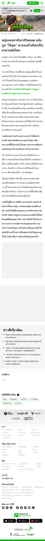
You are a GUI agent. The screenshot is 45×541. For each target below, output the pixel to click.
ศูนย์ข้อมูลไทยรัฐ (7, 490)
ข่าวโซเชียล (32, 399)
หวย (33, 449)
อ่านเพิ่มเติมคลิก (15, 10)
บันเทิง (4, 449)
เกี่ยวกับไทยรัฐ (25, 487)
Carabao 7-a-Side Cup (25, 469)
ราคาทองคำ (34, 435)
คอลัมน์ (34, 447)
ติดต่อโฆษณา (34, 495)
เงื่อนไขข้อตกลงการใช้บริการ (11, 495)
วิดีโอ (19, 452)
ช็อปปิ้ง (4, 475)
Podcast (35, 452)
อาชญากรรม (6, 435)
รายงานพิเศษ (6, 447)
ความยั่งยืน (5, 438)
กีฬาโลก (20, 466)
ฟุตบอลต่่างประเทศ (8, 464)
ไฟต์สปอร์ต (5, 466)
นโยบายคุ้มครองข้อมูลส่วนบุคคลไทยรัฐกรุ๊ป (16, 493)
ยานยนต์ (20, 435)
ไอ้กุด (4, 399)
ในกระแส (31, 33)
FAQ (16, 490)
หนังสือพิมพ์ (21, 447)
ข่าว (25, 33)
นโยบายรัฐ (20, 432)
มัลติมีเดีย (21, 455)
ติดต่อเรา (25, 495)
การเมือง (5, 432)
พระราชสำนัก (6, 430)
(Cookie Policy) (6, 13)
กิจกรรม (4, 487)
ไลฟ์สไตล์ (5, 455)
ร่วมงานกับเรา (14, 487)
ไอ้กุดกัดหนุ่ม (6, 403)
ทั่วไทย (19, 430)
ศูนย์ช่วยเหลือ (23, 490)
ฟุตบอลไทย (21, 464)
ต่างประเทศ (34, 432)
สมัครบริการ (33, 3)
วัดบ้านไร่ (22, 399)
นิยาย (4, 452)
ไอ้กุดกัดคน (13, 399)
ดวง (19, 449)
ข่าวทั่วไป (16, 403)
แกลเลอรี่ (5, 469)
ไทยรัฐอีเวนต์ (7, 478)
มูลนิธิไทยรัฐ (36, 487)
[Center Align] (42, 11)
